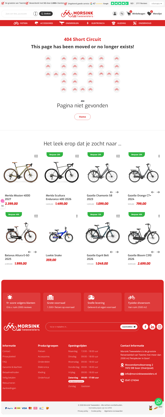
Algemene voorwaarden (113, 411)
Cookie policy (96, 411)
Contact (6, 351)
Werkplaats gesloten (76, 381)
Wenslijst (156, 13)
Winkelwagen (137, 13)
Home (82, 116)
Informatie (156, 3)
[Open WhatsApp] (158, 402)
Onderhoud (145, 23)
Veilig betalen (9, 377)
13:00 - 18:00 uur (83, 351)
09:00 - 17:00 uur (83, 379)
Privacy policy (83, 411)
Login (114, 13)
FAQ (5, 361)
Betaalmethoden (11, 372)
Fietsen (23, 23)
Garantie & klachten (12, 367)
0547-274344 (132, 380)
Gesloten (79, 386)
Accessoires (46, 23)
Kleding (121, 23)
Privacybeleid (9, 356)
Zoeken (47, 13)
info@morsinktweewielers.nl (141, 373)
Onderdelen (72, 23)
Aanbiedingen (9, 388)
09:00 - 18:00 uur (83, 356)
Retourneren (9, 382)
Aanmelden (127, 326)
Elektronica (98, 23)
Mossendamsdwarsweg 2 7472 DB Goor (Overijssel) (139, 366)
